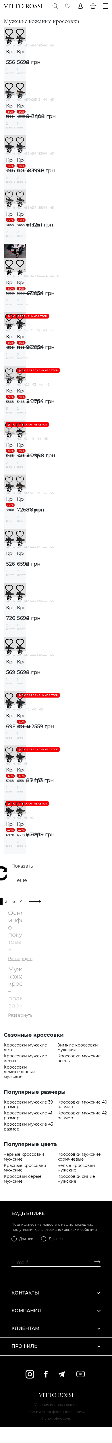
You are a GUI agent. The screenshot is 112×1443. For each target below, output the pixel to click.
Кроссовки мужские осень (79, 1058)
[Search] (55, 6)
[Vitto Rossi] (23, 6)
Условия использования (56, 1405)
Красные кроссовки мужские (25, 1168)
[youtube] (80, 1374)
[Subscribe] (95, 1262)
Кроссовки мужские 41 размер (28, 1115)
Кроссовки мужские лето (25, 1048)
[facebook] (46, 1374)
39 (8, 99)
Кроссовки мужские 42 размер (82, 1115)
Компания (26, 1310)
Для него (57, 1239)
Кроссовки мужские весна (25, 1058)
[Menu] (105, 6)
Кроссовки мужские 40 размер (82, 1105)
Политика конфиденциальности (56, 1412)
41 (14, 45)
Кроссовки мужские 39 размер (28, 1105)
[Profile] (80, 6)
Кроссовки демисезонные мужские (19, 1072)
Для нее (26, 1239)
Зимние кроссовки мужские (77, 1048)
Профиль (24, 1346)
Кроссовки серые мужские (23, 1179)
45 (52, 45)
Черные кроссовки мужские (24, 1157)
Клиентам (25, 1328)
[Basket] (93, 6)
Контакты (25, 1293)
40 (8, 45)
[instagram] (30, 1374)
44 (45, 45)
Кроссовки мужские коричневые (79, 1157)
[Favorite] (67, 6)
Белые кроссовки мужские (76, 1168)
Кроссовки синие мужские (76, 1179)
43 (38, 45)
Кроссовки (9, 51)
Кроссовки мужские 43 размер (28, 1127)
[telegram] (61, 1374)
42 (32, 45)
